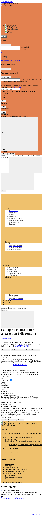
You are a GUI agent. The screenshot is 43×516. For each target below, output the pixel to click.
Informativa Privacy (11, 467)
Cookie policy (9, 464)
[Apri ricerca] (25, 165)
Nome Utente (25, 47)
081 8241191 (12, 439)
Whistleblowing (10, 475)
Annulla (4, 153)
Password (24, 49)
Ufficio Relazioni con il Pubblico (16, 469)
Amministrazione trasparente (14, 479)
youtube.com (5, 380)
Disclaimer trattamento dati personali (13, 498)
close (3, 191)
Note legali (8, 466)
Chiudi (3, 101)
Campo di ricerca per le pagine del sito (13, 308)
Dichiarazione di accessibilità (14, 471)
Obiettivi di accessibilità (13, 473)
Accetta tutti (32, 350)
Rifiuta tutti (18, 350)
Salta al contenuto (7, 2)
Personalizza (5, 350)
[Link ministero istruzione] (10, 4)
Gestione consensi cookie (13, 477)
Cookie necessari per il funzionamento (13, 370)
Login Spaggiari (16, 87)
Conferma (11, 153)
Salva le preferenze (17, 420)
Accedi (4, 36)
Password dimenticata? (8, 53)
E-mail (23, 79)
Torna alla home (6, 339)
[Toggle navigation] (17, 181)
